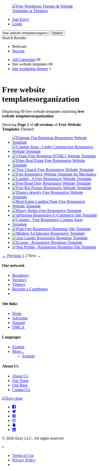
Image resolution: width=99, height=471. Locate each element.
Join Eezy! (20, 19)
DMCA (18, 327)
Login (17, 24)
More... (18, 351)
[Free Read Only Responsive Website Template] (51, 183)
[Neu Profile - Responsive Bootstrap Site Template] (54, 247)
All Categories (23, 59)
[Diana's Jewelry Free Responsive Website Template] (54, 197)
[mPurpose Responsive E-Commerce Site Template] (54, 215)
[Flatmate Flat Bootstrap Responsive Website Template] (54, 142)
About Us (20, 376)
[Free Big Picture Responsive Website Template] (51, 188)
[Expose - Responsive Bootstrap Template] (47, 242)
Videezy (18, 284)
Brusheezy (20, 275)
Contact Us (21, 390)
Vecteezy (19, 280)
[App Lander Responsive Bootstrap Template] (50, 238)
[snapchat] (14, 425)
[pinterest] (14, 416)
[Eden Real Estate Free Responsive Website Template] (54, 165)
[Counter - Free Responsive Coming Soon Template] (54, 224)
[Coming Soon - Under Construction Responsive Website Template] (54, 151)
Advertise (20, 318)
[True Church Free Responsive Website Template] (53, 169)
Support (18, 322)
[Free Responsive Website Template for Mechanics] (54, 174)
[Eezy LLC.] (12, 398)
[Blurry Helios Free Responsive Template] (46, 210)
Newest (18, 51)
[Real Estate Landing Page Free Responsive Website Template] (54, 206)
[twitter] (14, 411)
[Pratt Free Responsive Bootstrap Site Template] (51, 229)
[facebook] (14, 407)
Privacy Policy (24, 460)
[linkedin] (14, 429)
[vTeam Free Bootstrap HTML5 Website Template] (54, 156)
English (18, 347)
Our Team (20, 380)
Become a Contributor (30, 289)
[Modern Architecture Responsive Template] (48, 233)
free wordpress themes (30, 69)
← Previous (11, 255)
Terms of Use (23, 455)
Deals (16, 313)
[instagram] (14, 420)
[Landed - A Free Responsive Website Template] (51, 179)
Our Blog (19, 385)
